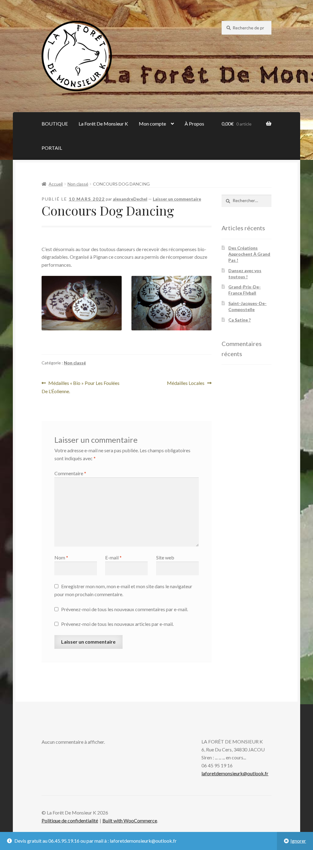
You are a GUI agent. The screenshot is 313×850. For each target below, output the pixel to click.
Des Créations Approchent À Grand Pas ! (249, 254)
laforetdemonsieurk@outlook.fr (234, 773)
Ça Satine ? (239, 319)
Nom (61, 557)
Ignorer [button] (298, 841)
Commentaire (70, 473)
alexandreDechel (130, 198)
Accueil (56, 183)
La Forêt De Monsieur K (103, 123)
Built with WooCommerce (129, 820)
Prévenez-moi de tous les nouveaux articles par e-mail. (117, 624)
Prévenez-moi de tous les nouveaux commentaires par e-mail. (124, 609)
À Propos (194, 123)
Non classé (78, 183)
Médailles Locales (185, 383)
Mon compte (152, 123)
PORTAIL (52, 148)
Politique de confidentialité (70, 820)
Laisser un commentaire (177, 198)
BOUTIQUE (55, 123)
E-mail (113, 557)
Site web (165, 557)
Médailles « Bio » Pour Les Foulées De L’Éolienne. (81, 387)
